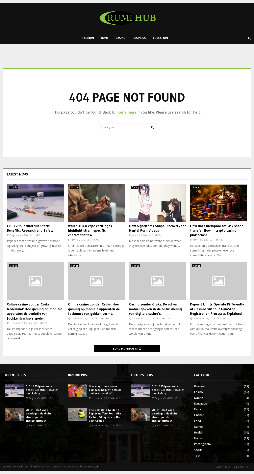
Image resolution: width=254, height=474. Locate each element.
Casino (121, 38)
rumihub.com (91, 466)
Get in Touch (223, 466)
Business (139, 38)
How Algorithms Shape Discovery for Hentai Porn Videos (157, 228)
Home (105, 38)
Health (13, 187)
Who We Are (241, 466)
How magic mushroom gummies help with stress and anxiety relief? (105, 389)
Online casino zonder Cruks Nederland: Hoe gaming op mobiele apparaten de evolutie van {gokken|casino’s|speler (34, 311)
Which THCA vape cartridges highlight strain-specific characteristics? (90, 230)
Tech (197, 456)
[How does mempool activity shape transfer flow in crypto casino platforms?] (218, 203)
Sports (198, 450)
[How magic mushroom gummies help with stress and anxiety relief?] (77, 390)
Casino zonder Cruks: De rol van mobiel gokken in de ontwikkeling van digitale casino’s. (155, 309)
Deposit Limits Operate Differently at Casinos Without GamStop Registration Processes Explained (217, 309)
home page (126, 112)
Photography (202, 444)
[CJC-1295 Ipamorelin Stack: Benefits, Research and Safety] (35, 203)
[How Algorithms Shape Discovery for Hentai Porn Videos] (157, 203)
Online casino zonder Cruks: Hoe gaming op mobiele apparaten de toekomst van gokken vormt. (94, 309)
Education (160, 38)
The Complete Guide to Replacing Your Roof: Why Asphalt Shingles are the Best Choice (105, 415)
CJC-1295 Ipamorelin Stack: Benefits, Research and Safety (30, 228)
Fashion (88, 38)
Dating (135, 187)
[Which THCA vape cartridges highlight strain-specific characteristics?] (96, 203)
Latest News (17, 174)
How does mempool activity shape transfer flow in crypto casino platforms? (216, 230)
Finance (199, 415)
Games (13, 265)
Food (197, 421)
